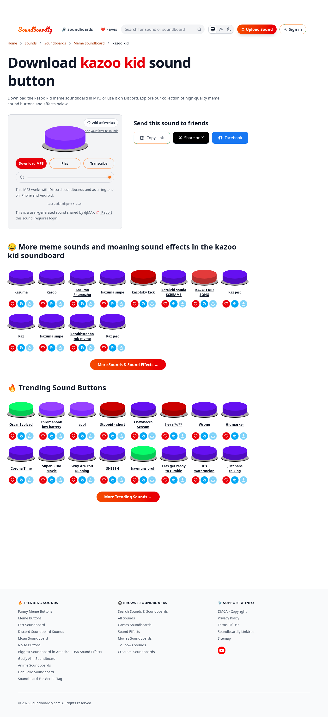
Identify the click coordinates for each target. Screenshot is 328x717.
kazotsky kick (143, 292)
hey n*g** (173, 424)
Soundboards (55, 43)
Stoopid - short (112, 424)
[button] (65, 137)
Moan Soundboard (33, 638)
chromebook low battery (51, 424)
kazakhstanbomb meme (82, 336)
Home (12, 43)
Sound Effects (129, 631)
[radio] (213, 29)
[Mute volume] (22, 177)
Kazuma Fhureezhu (82, 292)
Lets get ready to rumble (174, 468)
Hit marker (235, 424)
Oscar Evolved (21, 424)
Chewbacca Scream (143, 424)
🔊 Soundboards (77, 29)
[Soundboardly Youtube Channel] (221, 650)
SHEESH (112, 468)
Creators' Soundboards (136, 651)
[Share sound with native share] (30, 304)
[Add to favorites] (12, 304)
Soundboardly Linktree (236, 631)
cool (82, 424)
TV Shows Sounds (132, 645)
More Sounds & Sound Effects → (128, 364)
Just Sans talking (235, 468)
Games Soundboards (135, 625)
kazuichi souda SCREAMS (173, 292)
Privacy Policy (228, 618)
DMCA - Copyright (232, 611)
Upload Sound (259, 29)
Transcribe (98, 163)
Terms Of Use (228, 625)
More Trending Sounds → (128, 496)
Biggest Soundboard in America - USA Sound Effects (60, 651)
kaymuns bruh (143, 468)
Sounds (31, 43)
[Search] (199, 29)
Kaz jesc (234, 292)
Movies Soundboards (135, 638)
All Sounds (126, 618)
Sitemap (224, 638)
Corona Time (21, 468)
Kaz (21, 336)
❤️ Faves (109, 29)
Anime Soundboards (34, 665)
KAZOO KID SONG (204, 292)
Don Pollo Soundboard (36, 672)
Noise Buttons (29, 645)
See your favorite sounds (101, 131)
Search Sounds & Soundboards (143, 611)
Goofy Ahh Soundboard (36, 658)
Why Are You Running (82, 468)
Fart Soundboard (31, 625)
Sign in (295, 29)
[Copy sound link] (21, 304)
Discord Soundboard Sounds (41, 631)
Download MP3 (31, 163)
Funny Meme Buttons (35, 611)
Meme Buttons (30, 618)
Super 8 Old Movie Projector (51, 468)
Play (64, 163)
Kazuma (21, 292)
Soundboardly (35, 29)
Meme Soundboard (89, 43)
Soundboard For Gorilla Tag (40, 678)
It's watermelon (204, 468)
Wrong (204, 424)
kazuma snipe (112, 292)
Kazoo (52, 292)
